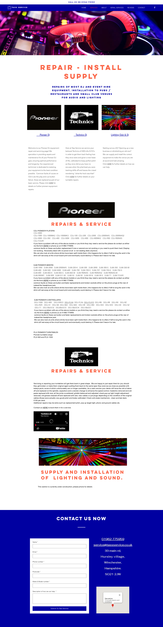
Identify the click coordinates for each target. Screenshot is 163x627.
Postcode (36, 572)
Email (35, 552)
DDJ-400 (49, 302)
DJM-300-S (104, 267)
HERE (51, 183)
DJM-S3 (72, 275)
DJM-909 (50, 275)
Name (35, 542)
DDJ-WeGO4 (74, 307)
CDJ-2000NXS (104, 235)
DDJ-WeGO (86, 307)
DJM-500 (47, 270)
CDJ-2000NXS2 (118, 235)
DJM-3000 (94, 267)
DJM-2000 (49, 267)
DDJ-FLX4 (69, 302)
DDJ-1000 (39, 302)
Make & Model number (41, 582)
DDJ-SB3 (74, 305)
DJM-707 (96, 270)
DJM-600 (67, 270)
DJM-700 (76, 270)
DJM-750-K (107, 270)
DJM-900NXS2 (97, 273)
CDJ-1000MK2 (49, 235)
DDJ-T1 (39, 307)
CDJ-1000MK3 (63, 235)
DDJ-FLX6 (79, 302)
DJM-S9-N (89, 275)
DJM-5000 (57, 270)
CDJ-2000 (93, 235)
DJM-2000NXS (61, 267)
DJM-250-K (73, 267)
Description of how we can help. (44, 591)
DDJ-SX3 (110, 305)
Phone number (38, 562)
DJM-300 (84, 267)
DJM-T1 (109, 275)
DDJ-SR (83, 305)
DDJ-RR (107, 302)
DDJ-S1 (48, 305)
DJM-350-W (124, 267)
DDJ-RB (99, 302)
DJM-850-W (71, 273)
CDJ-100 (74, 235)
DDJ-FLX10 (89, 302)
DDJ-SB (56, 305)
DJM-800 (38, 273)
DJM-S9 (80, 275)
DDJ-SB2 (64, 305)
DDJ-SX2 (100, 305)
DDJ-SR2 (91, 305)
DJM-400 (38, 270)
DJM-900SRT (40, 275)
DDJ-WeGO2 (49, 307)
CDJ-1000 (38, 235)
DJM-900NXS (83, 273)
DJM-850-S (59, 273)
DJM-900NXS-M (111, 273)
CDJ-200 (83, 235)
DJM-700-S (86, 270)
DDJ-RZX (39, 305)
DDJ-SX (119, 305)
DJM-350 (114, 267)
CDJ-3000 (38, 233)
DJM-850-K (48, 273)
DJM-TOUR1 (118, 275)
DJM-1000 (39, 267)
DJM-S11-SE (61, 275)
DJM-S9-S (100, 275)
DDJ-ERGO (59, 302)
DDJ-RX (116, 302)
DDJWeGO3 (62, 307)
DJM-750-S (118, 270)
